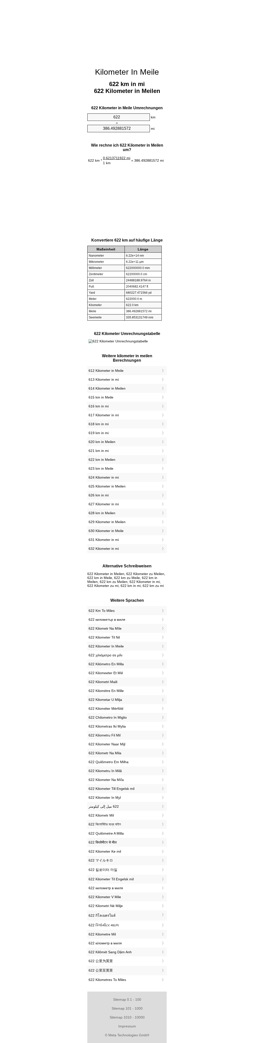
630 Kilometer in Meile (106, 531)
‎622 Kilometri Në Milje (106, 906)
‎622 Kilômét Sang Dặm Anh (110, 952)
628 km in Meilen (102, 513)
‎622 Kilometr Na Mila (105, 753)
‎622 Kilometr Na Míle (105, 628)
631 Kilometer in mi (104, 540)
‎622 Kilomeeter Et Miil (106, 673)
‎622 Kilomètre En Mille (106, 691)
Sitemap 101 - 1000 (127, 1008)
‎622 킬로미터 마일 (103, 870)
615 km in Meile (101, 397)
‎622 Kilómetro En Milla (106, 664)
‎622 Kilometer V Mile (105, 897)
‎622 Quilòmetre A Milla (106, 833)
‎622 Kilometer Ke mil (105, 851)
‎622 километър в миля (107, 619)
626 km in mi (99, 495)
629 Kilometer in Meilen (107, 522)
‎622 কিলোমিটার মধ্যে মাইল (105, 824)
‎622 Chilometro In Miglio (108, 717)
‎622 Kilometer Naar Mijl (107, 744)
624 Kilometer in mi (104, 477)
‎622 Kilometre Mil (102, 934)
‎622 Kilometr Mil (101, 815)
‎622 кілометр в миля (105, 943)
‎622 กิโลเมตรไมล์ (102, 915)
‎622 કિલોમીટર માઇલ (104, 925)
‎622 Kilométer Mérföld (106, 708)
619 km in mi (99, 433)
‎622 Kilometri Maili (103, 682)
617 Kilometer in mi (104, 415)
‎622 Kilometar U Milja (105, 700)
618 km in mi (99, 424)
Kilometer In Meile (127, 71)
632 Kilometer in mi (104, 549)
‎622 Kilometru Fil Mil (105, 735)
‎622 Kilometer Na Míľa (106, 780)
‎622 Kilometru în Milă (105, 771)
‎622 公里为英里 (101, 961)
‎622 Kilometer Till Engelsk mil (111, 789)
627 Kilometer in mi (104, 504)
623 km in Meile (101, 468)
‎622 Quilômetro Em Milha (108, 762)
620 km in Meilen (102, 442)
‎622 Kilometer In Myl (105, 797)
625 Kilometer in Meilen (107, 486)
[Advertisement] (127, 31)
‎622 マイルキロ (101, 860)
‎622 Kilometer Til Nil (104, 637)
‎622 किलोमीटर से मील (103, 842)
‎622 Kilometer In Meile (106, 646)
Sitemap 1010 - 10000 (127, 1017)
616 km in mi (99, 406)
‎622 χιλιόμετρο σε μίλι (105, 655)
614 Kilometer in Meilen (107, 388)
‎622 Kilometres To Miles (107, 980)
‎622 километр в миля (106, 888)
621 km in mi (99, 451)
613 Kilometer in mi (104, 379)
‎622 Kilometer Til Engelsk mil (111, 879)
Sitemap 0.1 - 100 (127, 999)
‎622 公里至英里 (101, 970)
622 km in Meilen (102, 460)
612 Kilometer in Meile (106, 371)
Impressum (127, 1026)
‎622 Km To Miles (102, 611)
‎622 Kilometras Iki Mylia (107, 726)
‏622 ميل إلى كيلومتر (104, 806)
